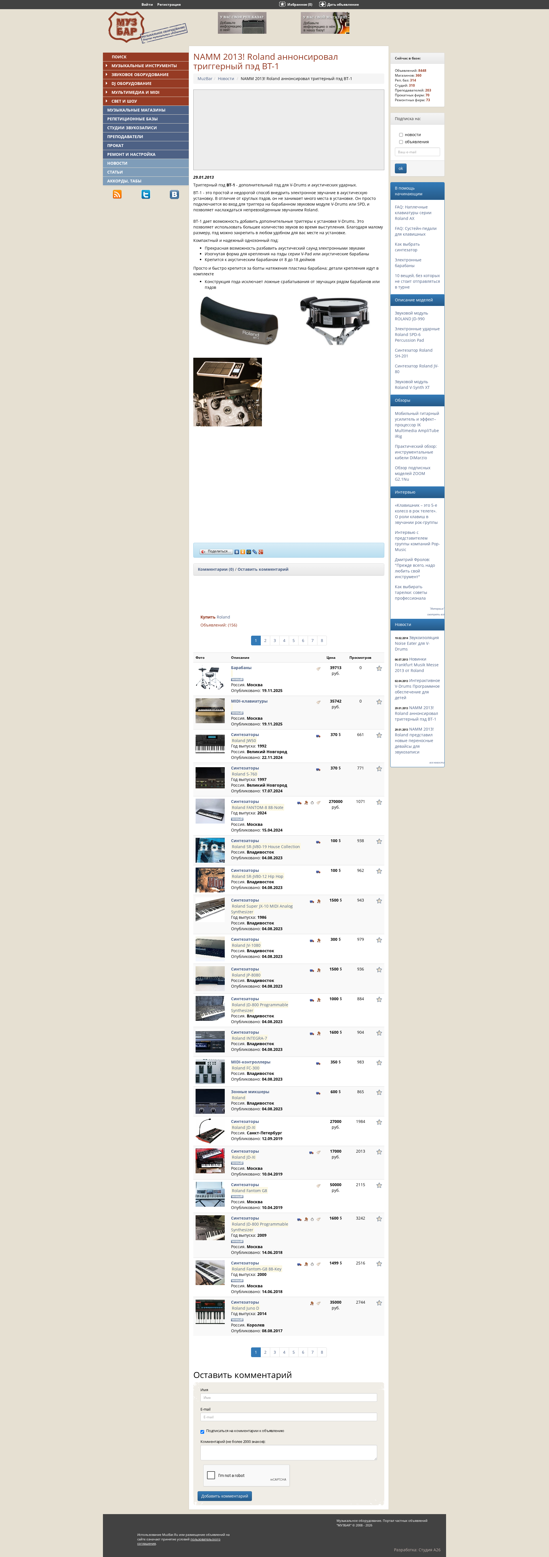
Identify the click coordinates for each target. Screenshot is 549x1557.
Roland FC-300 (245, 1067)
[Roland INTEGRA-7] (210, 1041)
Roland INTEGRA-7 (249, 1038)
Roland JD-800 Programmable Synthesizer (259, 1007)
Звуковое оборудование (140, 74)
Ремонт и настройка (131, 154)
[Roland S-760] (210, 777)
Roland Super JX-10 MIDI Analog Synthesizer (262, 908)
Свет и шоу (124, 101)
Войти (147, 4)
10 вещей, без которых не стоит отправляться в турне (417, 281)
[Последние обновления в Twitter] (145, 194)
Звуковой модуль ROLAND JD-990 (411, 315)
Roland (223, 617)
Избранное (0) (299, 4)
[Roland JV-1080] (210, 948)
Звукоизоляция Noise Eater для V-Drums (417, 643)
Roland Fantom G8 (249, 1190)
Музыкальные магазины (136, 110)
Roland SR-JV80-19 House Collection (266, 846)
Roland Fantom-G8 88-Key (256, 1268)
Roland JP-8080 (246, 974)
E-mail (205, 1409)
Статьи (115, 172)
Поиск (119, 56)
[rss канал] (117, 194)
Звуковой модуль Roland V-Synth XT (412, 384)
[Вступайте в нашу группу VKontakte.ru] (174, 194)
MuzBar (205, 78)
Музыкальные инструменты (144, 65)
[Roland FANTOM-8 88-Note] (210, 811)
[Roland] (210, 1101)
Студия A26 (430, 1549)
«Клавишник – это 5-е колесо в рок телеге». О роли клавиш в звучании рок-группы (416, 513)
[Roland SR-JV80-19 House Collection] (210, 850)
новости (413, 134)
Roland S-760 (244, 773)
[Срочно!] (312, 802)
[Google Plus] (261, 550)
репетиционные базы (132, 119)
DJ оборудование (132, 83)
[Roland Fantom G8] (210, 1194)
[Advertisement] (146, 243)
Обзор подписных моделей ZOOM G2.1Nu (412, 473)
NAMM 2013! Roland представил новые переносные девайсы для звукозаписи (414, 740)
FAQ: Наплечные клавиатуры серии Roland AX (413, 212)
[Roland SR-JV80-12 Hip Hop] (210, 879)
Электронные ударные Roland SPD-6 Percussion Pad (417, 334)
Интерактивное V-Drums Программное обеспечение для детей (417, 689)
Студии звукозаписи (132, 127)
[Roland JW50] (210, 744)
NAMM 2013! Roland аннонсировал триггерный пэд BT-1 (416, 713)
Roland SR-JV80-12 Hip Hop (257, 876)
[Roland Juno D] (210, 1311)
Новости (117, 163)
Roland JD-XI (243, 1127)
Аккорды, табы (124, 181)
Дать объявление (343, 4)
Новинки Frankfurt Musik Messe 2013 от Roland (417, 664)
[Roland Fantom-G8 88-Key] (210, 1272)
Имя (204, 1389)
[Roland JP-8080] (210, 978)
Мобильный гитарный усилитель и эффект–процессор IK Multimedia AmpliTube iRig (417, 425)
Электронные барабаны (408, 262)
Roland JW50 (244, 740)
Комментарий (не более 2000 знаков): (232, 1441)
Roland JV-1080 (246, 945)
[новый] (318, 668)
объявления (417, 141)
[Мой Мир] (249, 550)
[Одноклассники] (243, 550)
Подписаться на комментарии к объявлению (245, 1430)
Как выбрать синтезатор (407, 246)
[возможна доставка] (318, 735)
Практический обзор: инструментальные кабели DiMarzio (416, 452)
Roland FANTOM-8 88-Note (257, 807)
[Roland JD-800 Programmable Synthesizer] (210, 1008)
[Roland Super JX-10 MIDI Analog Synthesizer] (210, 909)
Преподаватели (125, 136)
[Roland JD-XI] (210, 1131)
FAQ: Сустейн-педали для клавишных (416, 231)
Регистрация (169, 4)
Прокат (115, 145)
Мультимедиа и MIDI (136, 92)
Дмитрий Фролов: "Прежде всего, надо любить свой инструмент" (415, 568)
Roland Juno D (245, 1308)
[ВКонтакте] (237, 550)
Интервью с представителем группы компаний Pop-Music (417, 541)
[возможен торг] (306, 802)
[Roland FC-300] (210, 1071)
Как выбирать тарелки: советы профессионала (411, 592)
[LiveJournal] (255, 550)
